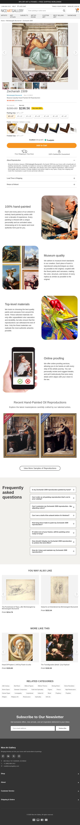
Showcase (72, 15)
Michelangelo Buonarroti (13, 20)
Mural (49, 693)
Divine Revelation (69, 686)
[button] (4, 52)
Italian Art (40, 693)
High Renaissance (70, 689)
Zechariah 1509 (28, 20)
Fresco (59, 689)
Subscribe (62, 728)
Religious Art (14, 697)
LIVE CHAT (22, 6)
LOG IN (76, 6)
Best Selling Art (58, 16)
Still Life (48, 697)
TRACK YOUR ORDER (59, 6)
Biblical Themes (42, 686)
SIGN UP (70, 6)
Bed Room (17, 686)
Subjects (24, 15)
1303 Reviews (18, 100)
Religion (4, 697)
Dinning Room (56, 686)
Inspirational (29, 693)
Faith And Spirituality (37, 689)
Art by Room (33, 16)
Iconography (18, 693)
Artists (4, 15)
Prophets (68, 693)
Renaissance (26, 697)
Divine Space (6, 689)
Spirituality (38, 697)
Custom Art (45, 16)
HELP (14, 6)
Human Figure (6, 693)
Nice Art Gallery (14, 10)
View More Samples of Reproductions (40, 468)
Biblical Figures (29, 686)
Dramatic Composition (20, 689)
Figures (50, 689)
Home (3, 20)
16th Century (5, 686)
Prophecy (58, 693)
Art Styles (13, 16)
